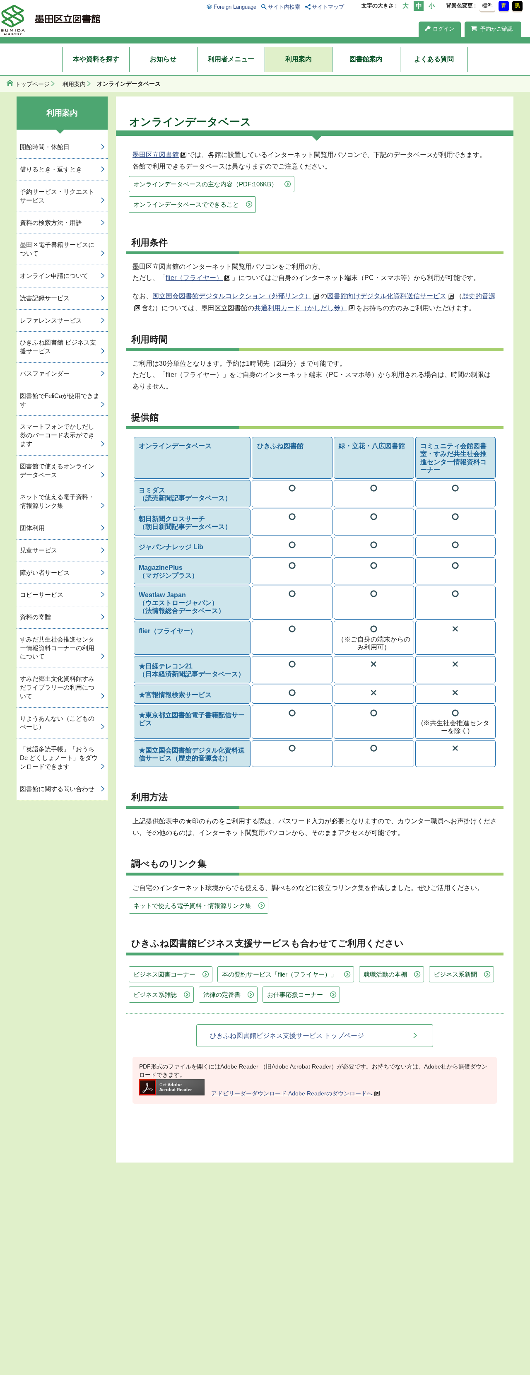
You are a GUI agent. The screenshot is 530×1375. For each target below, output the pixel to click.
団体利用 (32, 527)
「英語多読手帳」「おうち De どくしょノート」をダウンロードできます (59, 757)
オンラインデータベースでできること (186, 204)
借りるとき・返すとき (51, 169)
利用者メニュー (231, 59)
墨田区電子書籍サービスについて (57, 249)
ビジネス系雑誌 (155, 994)
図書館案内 (366, 59)
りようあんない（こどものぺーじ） (57, 723)
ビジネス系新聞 (455, 974)
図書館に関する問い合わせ (57, 788)
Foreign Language (235, 7)
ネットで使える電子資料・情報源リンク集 (192, 905)
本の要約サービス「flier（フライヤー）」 (279, 974)
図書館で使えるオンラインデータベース (57, 470)
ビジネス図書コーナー (164, 974)
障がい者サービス (45, 572)
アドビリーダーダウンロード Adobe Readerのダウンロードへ (292, 1093)
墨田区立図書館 (155, 154)
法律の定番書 (222, 994)
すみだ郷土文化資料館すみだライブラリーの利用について (57, 687)
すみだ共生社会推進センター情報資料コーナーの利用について (57, 648)
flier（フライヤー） (194, 277)
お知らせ (163, 59)
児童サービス (38, 550)
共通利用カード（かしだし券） (300, 307)
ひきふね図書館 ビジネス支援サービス (58, 347)
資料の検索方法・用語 (51, 222)
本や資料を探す (96, 59)
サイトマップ (328, 7)
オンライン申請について (54, 275)
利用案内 (298, 59)
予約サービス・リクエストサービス (57, 196)
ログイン (443, 29)
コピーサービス (41, 594)
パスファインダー (45, 373)
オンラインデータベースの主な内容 (205, 184)
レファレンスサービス (51, 320)
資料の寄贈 (35, 616)
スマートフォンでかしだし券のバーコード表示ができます (57, 435)
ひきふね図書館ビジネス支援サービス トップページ (287, 1035)
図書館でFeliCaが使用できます (59, 400)
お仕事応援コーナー (295, 994)
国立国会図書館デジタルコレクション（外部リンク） (231, 295)
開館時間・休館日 (45, 146)
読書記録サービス (45, 298)
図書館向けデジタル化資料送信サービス (386, 295)
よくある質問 (434, 59)
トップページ (32, 84)
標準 (487, 5)
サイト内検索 (284, 7)
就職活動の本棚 (385, 974)
